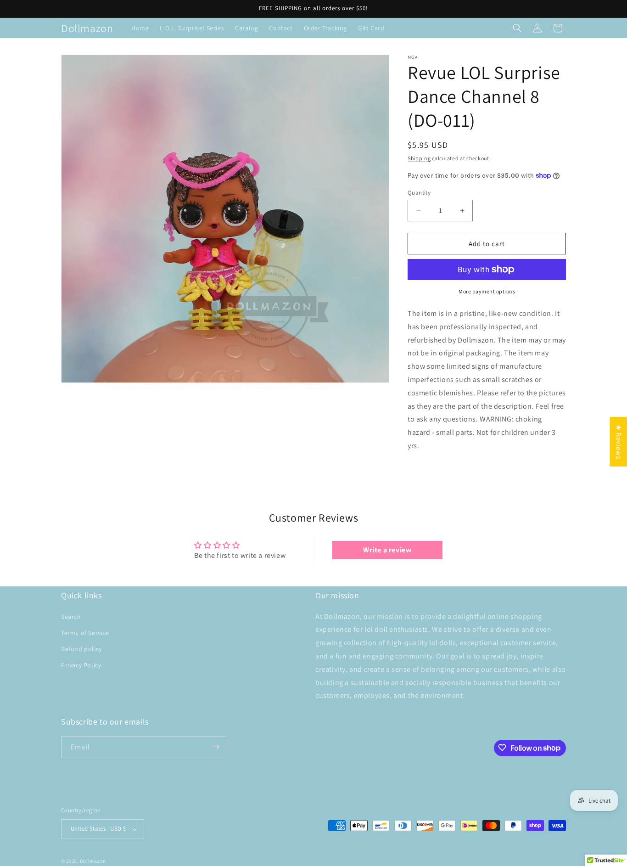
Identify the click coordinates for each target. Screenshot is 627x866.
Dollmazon (93, 861)
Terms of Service (85, 632)
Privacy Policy (81, 665)
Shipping (419, 158)
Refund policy (81, 649)
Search (71, 616)
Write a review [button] (387, 550)
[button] (517, 28)
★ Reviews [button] (618, 441)
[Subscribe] (216, 747)
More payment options (487, 291)
